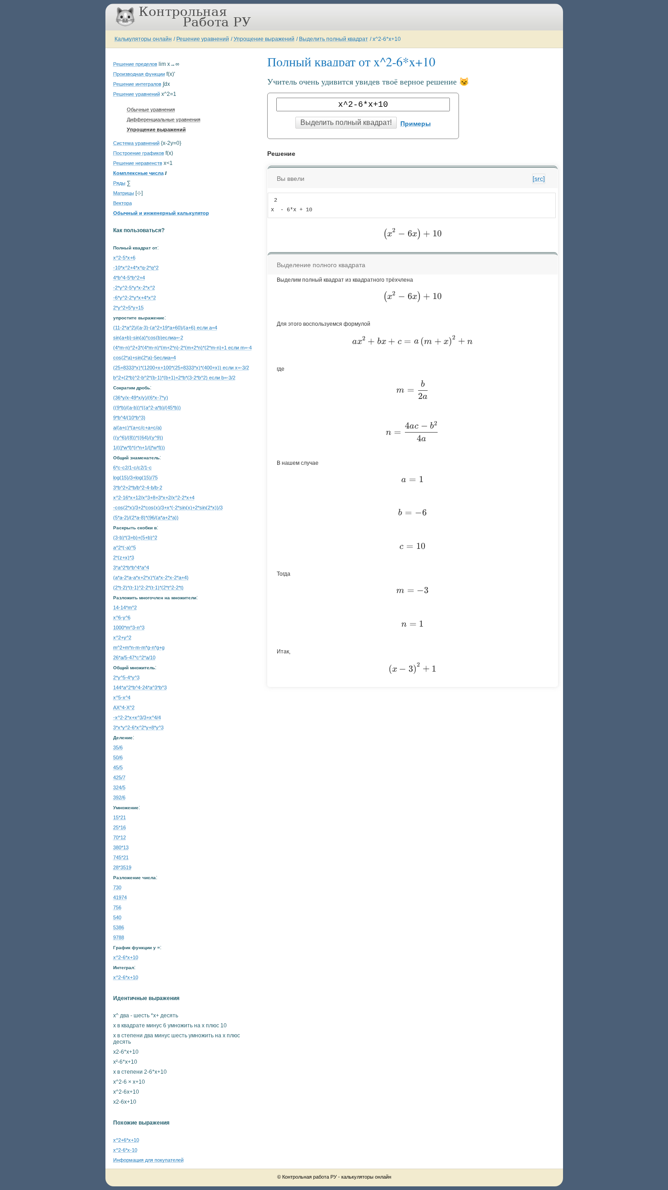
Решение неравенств (137, 163)
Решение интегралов (137, 84)
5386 (118, 927)
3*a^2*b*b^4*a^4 (131, 567)
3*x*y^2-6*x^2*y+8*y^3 (138, 727)
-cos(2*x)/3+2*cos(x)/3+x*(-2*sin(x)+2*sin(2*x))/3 (168, 507)
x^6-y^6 (121, 617)
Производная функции (139, 74)
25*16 (119, 827)
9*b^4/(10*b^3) (129, 417)
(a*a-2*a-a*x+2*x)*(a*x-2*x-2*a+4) (151, 577)
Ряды (119, 183)
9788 (118, 937)
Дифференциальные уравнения (163, 119)
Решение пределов (135, 64)
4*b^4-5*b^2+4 (129, 277)
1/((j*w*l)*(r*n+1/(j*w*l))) (139, 447)
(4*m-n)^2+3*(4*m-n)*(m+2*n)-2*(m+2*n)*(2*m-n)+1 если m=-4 (182, 347)
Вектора (122, 203)
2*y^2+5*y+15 (128, 307)
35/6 (118, 747)
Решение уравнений (202, 39)
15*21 (119, 817)
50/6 (118, 757)
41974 (120, 897)
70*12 (119, 837)
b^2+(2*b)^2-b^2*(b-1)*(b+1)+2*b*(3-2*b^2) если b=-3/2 (174, 377)
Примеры (415, 123)
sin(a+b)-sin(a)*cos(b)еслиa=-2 (148, 337)
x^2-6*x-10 (125, 1150)
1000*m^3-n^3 (129, 627)
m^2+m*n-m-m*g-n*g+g (139, 647)
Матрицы (123, 193)
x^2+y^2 (122, 637)
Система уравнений (136, 143)
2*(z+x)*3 (123, 557)
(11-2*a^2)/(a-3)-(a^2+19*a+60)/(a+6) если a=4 (165, 327)
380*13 (121, 847)
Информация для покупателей (148, 1160)
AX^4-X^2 (124, 707)
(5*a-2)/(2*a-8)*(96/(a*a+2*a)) (146, 517)
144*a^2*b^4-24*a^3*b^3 (140, 687)
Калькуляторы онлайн (143, 39)
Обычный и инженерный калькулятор (161, 213)
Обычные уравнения (151, 109)
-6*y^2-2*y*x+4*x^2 (134, 297)
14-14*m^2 (125, 607)
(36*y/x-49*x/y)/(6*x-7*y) (140, 397)
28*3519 (122, 867)
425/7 (119, 777)
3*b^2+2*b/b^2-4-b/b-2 (137, 487)
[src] (539, 178)
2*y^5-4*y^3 (126, 677)
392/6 (119, 797)
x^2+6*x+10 (126, 1140)
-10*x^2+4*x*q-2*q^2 (136, 267)
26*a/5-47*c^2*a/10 (134, 657)
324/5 (119, 787)
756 (117, 907)
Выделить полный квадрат (333, 39)
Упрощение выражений (264, 39)
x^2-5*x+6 (124, 257)
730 (117, 887)
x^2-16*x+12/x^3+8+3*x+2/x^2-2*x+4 (153, 497)
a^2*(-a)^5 (124, 547)
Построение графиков (138, 153)
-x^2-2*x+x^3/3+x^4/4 (137, 717)
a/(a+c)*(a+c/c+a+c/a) (137, 427)
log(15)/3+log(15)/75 (135, 477)
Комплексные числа (138, 173)
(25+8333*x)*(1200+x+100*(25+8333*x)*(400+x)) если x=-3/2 (181, 367)
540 (117, 917)
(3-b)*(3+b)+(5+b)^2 (135, 537)
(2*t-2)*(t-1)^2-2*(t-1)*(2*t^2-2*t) (148, 587)
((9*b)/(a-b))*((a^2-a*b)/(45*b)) (147, 407)
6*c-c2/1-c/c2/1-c (132, 467)
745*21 (121, 857)
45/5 (118, 767)
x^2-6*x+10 (387, 39)
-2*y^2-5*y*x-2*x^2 (134, 287)
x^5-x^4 (121, 697)
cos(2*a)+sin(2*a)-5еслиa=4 (144, 357)
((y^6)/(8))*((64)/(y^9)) (138, 437)
